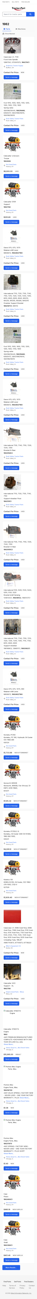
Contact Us (32, 1287)
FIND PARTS (5, 2)
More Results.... (11, 1268)
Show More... (9, 1044)
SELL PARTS (15, 2)
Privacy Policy (22, 1287)
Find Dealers (28, 1282)
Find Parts (7, 1282)
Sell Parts (17, 1282)
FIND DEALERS (25, 2)
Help (4, 1286)
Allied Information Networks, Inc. (21, 1293)
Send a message (11, 77)
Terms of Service (12, 1287)
